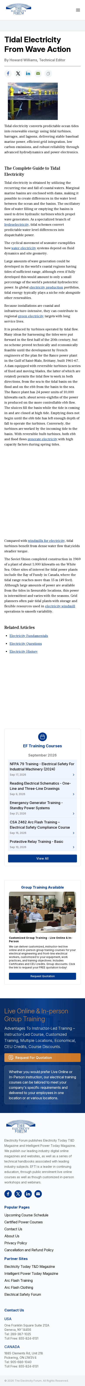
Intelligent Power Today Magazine (31, 1273)
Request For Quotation (33, 1057)
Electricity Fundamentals (29, 636)
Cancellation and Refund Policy (29, 1250)
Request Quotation (43, 976)
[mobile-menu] (78, 10)
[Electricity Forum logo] (18, 9)
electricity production (46, 287)
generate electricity (43, 439)
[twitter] (18, 73)
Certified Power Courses (23, 1222)
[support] (38, 73)
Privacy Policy (15, 1243)
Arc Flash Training (18, 1280)
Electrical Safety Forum (22, 1294)
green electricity (31, 316)
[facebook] (8, 73)
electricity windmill (60, 606)
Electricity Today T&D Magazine (29, 1266)
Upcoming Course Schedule (26, 1215)
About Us (11, 1236)
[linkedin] (28, 73)
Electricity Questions (26, 644)
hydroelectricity (16, 224)
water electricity (23, 248)
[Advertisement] (42, 492)
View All (42, 858)
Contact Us (13, 1229)
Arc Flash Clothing (18, 1287)
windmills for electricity (46, 541)
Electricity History (24, 651)
